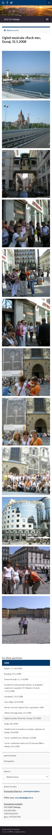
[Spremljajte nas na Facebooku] (7, 2)
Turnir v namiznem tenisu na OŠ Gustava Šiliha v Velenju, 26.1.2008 (24, 745)
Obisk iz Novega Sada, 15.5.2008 (17, 713)
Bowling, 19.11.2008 (12, 674)
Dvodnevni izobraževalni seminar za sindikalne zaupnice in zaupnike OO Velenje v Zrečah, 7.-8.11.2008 (23, 688)
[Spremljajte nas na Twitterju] (11, 2)
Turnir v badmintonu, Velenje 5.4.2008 (20, 738)
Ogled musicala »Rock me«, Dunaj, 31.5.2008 (22, 718)
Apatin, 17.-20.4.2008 (13, 668)
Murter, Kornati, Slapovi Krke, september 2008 (24, 707)
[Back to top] (46, 829)
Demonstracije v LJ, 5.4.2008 (16, 679)
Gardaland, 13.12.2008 (13, 696)
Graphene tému (19, 832)
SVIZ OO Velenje (11, 19)
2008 (6, 663)
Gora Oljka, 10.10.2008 (13, 702)
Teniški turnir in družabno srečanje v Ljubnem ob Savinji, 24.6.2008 (24, 730)
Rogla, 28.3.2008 (11, 724)
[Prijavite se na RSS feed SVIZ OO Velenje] (3, 2)
